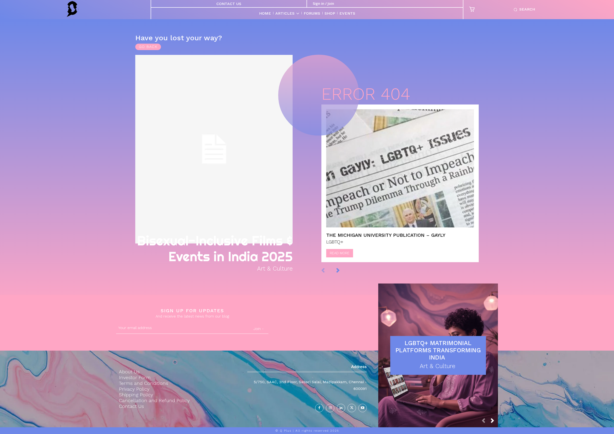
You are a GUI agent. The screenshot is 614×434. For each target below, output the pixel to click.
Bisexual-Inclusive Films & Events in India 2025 (215, 248)
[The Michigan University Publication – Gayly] (400, 168)
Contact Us (228, 3)
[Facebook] (319, 408)
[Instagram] (330, 408)
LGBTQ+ (334, 241)
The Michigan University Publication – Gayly (385, 235)
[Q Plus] (72, 9)
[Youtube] (362, 408)
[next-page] (342, 270)
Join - (259, 328)
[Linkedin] (341, 408)
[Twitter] (352, 408)
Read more (339, 253)
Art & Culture (275, 269)
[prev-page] (328, 270)
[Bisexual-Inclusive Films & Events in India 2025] (214, 149)
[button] (523, 9)
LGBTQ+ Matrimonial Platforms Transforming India (438, 350)
